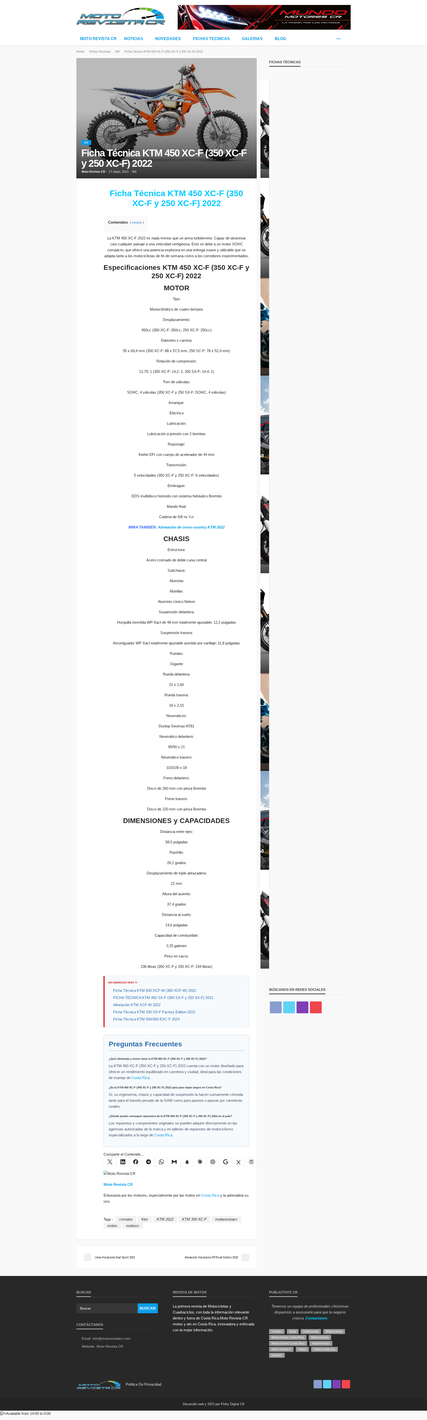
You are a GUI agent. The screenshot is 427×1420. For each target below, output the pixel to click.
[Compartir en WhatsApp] (161, 1162)
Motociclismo (320, 1337)
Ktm (144, 1219)
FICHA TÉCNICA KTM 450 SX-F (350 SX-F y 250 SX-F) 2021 (163, 998)
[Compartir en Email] (174, 1162)
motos (112, 1226)
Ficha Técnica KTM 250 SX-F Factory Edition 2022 (154, 1012)
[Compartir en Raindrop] (187, 1162)
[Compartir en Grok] (238, 1162)
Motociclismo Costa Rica (288, 1343)
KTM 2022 (165, 1219)
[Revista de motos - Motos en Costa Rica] (120, 15)
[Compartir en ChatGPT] (212, 1162)
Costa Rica (140, 1078)
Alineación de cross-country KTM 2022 (191, 527)
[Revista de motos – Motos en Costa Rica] (98, 1384)
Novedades (168, 39)
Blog (280, 39)
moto (292, 1331)
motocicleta (311, 1331)
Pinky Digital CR (232, 1404)
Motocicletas (334, 1331)
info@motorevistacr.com (111, 1338)
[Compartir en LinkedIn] (122, 1162)
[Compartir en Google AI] (225, 1162)
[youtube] (315, 1007)
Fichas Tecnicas (211, 39)
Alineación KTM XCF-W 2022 (137, 1005)
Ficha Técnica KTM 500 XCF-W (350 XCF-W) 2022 (154, 990)
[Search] (346, 38)
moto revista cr (281, 1349)
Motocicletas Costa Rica (288, 1337)
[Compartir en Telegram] (148, 1162)
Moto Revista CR (98, 39)
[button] (25, 1413)
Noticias (133, 39)
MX (86, 142)
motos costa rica (324, 1349)
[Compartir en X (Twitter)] (110, 1162)
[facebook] (323, 38)
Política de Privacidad (143, 1384)
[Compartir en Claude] (199, 1162)
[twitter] (331, 38)
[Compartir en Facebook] (135, 1162)
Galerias (252, 39)
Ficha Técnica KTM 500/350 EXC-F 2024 (146, 1019)
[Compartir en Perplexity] (251, 1162)
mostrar (137, 222)
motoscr (132, 1226)
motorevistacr (226, 1219)
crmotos (126, 1219)
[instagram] (302, 1007)
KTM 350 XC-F (194, 1219)
